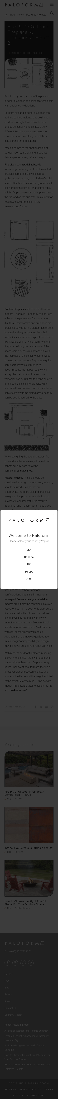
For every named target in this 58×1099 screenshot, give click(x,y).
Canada (29, 557)
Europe (29, 571)
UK (29, 564)
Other (29, 578)
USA (29, 549)
